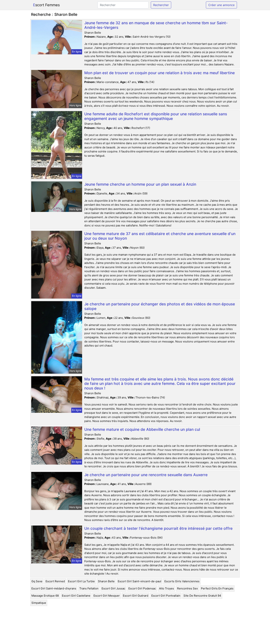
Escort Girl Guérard (135, 595)
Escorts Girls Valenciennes (181, 581)
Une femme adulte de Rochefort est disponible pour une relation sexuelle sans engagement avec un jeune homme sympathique (155, 116)
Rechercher (161, 5)
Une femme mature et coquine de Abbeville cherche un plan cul (142, 429)
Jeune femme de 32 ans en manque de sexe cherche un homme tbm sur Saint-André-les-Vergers (156, 25)
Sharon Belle (106, 581)
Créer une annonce (221, 5)
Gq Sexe (36, 581)
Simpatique (38, 602)
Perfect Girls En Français (217, 588)
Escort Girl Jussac (113, 588)
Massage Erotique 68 (45, 595)
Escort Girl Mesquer (106, 595)
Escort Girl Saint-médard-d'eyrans (53, 588)
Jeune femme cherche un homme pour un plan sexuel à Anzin (140, 184)
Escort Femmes (46, 5)
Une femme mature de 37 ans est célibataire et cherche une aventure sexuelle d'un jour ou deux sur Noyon (159, 236)
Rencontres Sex (187, 588)
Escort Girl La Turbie (81, 581)
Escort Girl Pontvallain (165, 595)
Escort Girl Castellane (76, 595)
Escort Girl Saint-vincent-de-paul (139, 581)
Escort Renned (55, 581)
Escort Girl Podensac (142, 588)
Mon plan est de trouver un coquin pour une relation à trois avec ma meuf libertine (159, 73)
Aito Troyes (166, 588)
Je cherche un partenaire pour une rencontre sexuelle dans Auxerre (146, 474)
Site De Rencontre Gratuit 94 (202, 595)
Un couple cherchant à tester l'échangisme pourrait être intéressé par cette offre (158, 528)
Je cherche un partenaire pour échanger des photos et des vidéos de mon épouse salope (159, 306)
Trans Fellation (88, 588)
